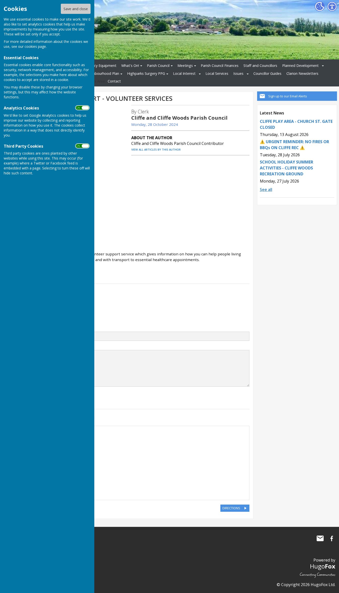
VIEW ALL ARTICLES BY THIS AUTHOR (156, 149)
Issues (238, 73)
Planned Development (300, 65)
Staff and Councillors (260, 65)
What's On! (130, 65)
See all (266, 189)
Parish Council (158, 65)
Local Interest (184, 73)
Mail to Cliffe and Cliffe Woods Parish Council (320, 538)
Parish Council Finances (219, 65)
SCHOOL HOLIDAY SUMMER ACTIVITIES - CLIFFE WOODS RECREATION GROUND (286, 168)
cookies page (35, 46)
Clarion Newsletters (302, 73)
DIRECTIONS (231, 508)
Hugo (322, 566)
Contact (114, 81)
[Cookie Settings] (320, 6)
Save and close (76, 8)
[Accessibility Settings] (332, 6)
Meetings (185, 65)
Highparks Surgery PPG (146, 73)
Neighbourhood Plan (102, 73)
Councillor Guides (267, 73)
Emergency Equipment (97, 65)
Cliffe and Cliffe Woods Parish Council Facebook (331, 538)
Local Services (216, 73)
